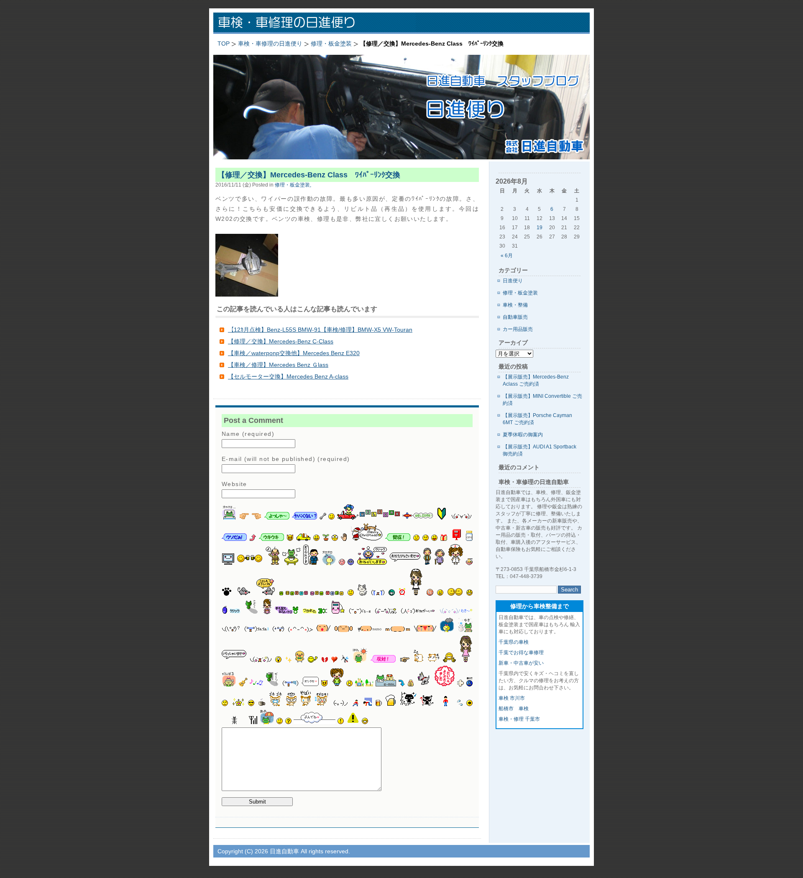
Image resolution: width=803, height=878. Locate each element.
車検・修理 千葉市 (519, 719)
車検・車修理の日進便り (322, 23)
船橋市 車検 (514, 709)
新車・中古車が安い (521, 663)
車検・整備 (515, 305)
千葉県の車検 (514, 642)
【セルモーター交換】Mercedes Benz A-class (288, 376)
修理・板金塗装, (293, 184)
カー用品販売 (518, 329)
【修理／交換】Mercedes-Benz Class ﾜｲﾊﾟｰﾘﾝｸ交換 (313, 175)
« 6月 (507, 256)
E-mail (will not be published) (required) (286, 459)
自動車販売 (515, 317)
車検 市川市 (512, 698)
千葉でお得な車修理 (521, 652)
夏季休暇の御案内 (523, 435)
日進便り (513, 281)
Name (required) (248, 433)
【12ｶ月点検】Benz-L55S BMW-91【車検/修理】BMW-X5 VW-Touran (320, 329)
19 (539, 227)
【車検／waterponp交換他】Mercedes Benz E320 (294, 353)
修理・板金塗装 (520, 293)
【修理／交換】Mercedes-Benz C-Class (280, 341)
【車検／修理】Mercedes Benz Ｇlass (278, 364)
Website (234, 484)
